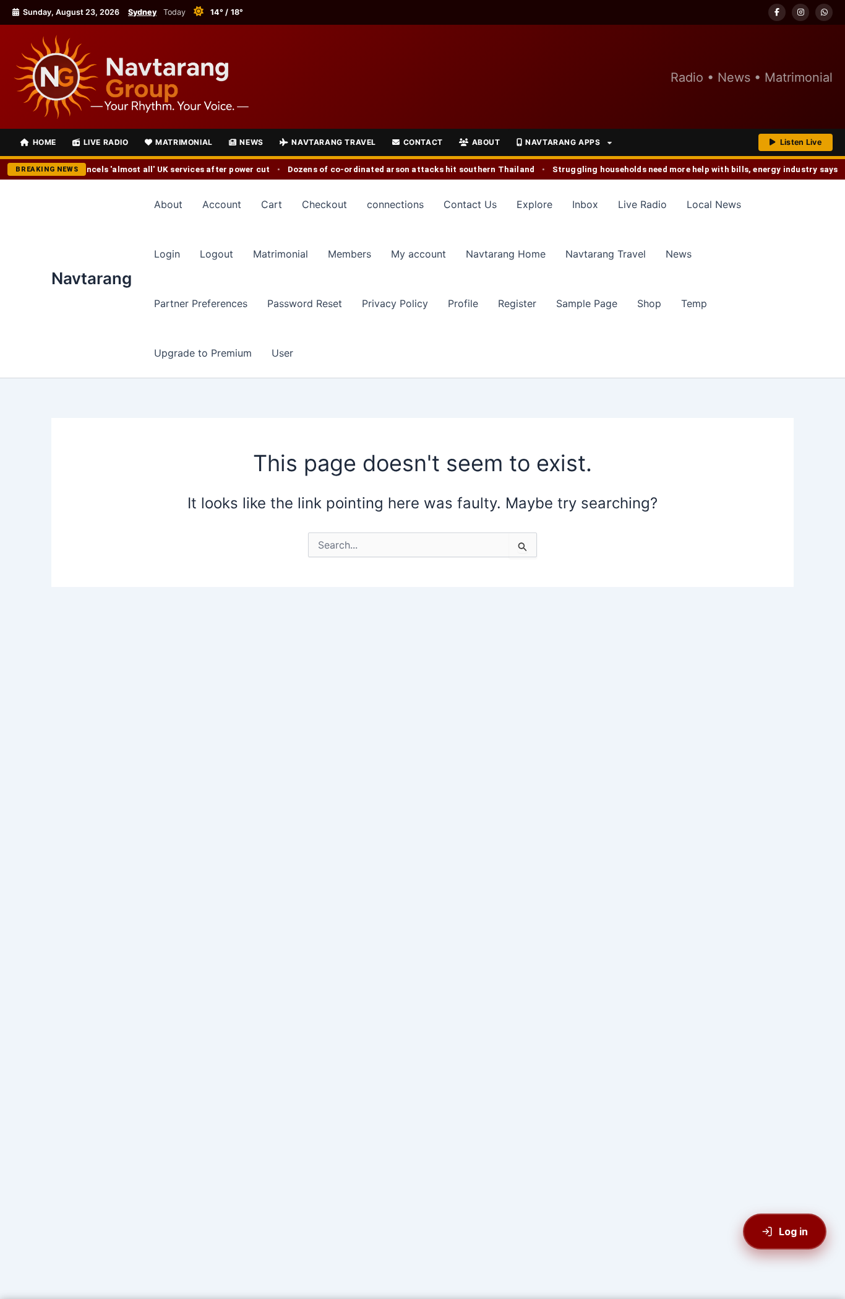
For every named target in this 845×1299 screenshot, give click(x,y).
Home (44, 142)
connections (395, 204)
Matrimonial (184, 142)
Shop (649, 303)
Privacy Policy (395, 303)
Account (221, 204)
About (486, 142)
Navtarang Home (506, 254)
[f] (777, 12)
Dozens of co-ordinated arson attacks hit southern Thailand (405, 169)
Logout (216, 254)
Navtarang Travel (333, 142)
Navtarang (91, 278)
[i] (800, 12)
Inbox (585, 204)
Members (349, 254)
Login (167, 254)
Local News (714, 204)
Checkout (324, 204)
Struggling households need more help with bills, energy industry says (689, 169)
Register (517, 303)
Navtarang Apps (562, 142)
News (251, 142)
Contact (423, 142)
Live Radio (106, 142)
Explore (534, 204)
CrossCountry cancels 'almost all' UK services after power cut (137, 169)
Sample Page (586, 303)
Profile (463, 303)
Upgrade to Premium (203, 353)
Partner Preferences (200, 303)
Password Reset (304, 303)
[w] (824, 12)
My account (418, 254)
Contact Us (470, 204)
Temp (694, 303)
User (282, 353)
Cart (271, 204)
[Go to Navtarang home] (130, 76)
